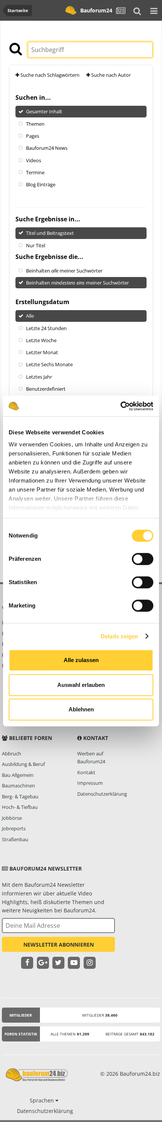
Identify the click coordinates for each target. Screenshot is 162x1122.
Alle (30, 315)
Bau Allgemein (18, 775)
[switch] (142, 559)
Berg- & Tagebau (20, 796)
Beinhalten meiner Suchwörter (64, 270)
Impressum (90, 782)
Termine (35, 172)
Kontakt (86, 772)
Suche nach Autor (110, 75)
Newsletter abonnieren (58, 944)
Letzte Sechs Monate (49, 364)
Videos (33, 160)
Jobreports (14, 828)
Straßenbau (15, 839)
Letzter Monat (42, 352)
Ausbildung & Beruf (23, 764)
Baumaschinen (18, 785)
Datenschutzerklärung (102, 793)
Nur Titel (35, 245)
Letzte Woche (41, 340)
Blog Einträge (40, 184)
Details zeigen (119, 636)
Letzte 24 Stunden (46, 327)
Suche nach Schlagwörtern (49, 75)
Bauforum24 (96, 10)
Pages (32, 135)
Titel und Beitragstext (50, 233)
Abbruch (11, 753)
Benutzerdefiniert (46, 388)
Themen (35, 123)
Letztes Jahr (39, 376)
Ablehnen (81, 709)
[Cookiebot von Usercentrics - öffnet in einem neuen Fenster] (120, 406)
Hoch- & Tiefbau (20, 807)
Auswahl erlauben (81, 685)
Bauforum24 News (46, 148)
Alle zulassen (81, 660)
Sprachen (42, 1100)
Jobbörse (12, 817)
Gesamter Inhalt (44, 111)
